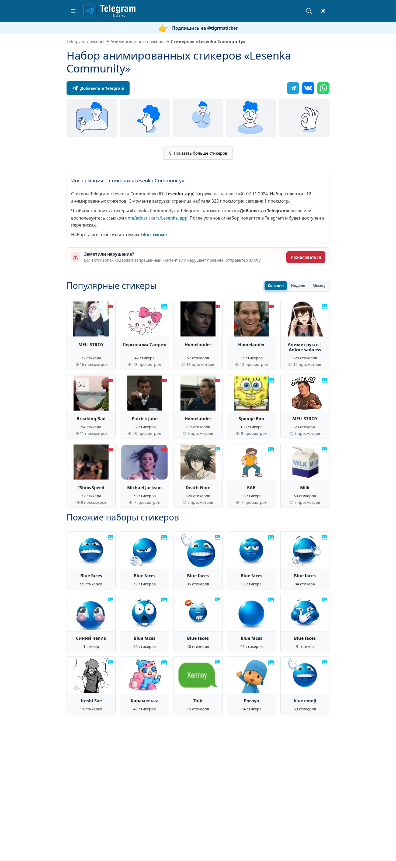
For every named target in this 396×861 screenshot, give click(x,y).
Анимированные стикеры (137, 41)
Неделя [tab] (298, 285)
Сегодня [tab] (276, 285)
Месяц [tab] (318, 285)
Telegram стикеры (85, 41)
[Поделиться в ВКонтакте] (308, 88)
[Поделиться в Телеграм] (293, 88)
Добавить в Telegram (102, 88)
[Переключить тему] (323, 11)
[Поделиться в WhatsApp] (323, 88)
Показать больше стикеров (200, 153)
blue (146, 235)
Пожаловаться (306, 257)
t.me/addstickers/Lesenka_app (156, 218)
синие (160, 235)
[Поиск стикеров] (309, 11)
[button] (73, 11)
